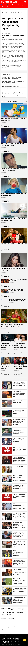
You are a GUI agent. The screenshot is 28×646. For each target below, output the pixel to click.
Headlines (8, 612)
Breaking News (20, 612)
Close (24, 639)
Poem (3, 612)
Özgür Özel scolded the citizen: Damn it (12, 89)
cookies (8, 637)
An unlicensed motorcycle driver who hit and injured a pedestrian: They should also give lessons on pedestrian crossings (13, 94)
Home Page (23, 609)
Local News (8, 614)
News (3, 614)
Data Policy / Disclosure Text (8, 642)
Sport (13, 612)
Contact (19, 608)
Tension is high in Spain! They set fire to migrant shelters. (12, 78)
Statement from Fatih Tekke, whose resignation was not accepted (13, 85)
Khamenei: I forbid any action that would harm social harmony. (13, 82)
